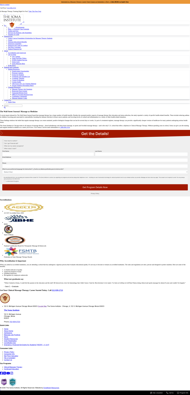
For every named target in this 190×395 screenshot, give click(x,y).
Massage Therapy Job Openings (22, 89)
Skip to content (4, 4)
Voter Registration (10, 341)
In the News (12, 65)
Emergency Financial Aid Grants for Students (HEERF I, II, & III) (26, 345)
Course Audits (16, 82)
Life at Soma (12, 54)
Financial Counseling (14, 43)
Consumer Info (9, 354)
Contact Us (7, 100)
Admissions (8, 333)
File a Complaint (9, 358)
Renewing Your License (19, 91)
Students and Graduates (11, 67)
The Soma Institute (11, 310)
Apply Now (12, 102)
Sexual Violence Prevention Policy (23, 85)
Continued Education (11, 369)
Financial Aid (8, 36)
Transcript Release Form (19, 93)
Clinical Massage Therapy (13, 367)
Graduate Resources (14, 87)
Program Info (184, 393)
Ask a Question (158, 393)
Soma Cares (16, 62)
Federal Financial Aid (14, 49)
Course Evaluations (18, 80)
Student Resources (14, 69)
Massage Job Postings (12, 335)
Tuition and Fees (13, 31)
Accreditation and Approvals (17, 53)
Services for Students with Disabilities (20, 33)
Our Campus (16, 56)
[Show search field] (5, 107)
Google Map (42, 306)
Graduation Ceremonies (19, 96)
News (6, 337)
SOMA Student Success (19, 60)
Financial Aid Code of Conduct (18, 45)
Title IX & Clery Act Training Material (24, 84)
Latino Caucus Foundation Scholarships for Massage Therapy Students (30, 38)
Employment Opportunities (20, 71)
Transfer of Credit (13, 34)
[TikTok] (14, 374)
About (6, 51)
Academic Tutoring (18, 78)
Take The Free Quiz (35, 11)
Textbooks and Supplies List (21, 76)
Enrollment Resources (51, 388)
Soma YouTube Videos (19, 58)
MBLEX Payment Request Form (22, 94)
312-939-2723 (11, 8)
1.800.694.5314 (65, 127)
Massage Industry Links (19, 98)
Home (6, 329)
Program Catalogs (17, 73)
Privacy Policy (9, 352)
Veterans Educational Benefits (17, 42)
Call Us (171, 393)
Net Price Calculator (14, 47)
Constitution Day (10, 343)
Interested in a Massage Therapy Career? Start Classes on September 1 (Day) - (95, 2)
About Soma (8, 331)
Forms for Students (18, 75)
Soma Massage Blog (18, 63)
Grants (10, 40)
